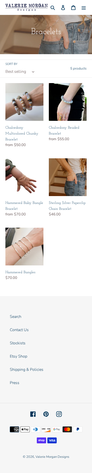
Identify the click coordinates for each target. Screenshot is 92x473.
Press (14, 383)
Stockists (18, 343)
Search (15, 316)
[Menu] (84, 7)
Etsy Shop (18, 356)
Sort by (11, 64)
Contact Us (19, 330)
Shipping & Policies (26, 369)
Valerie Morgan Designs (52, 457)
